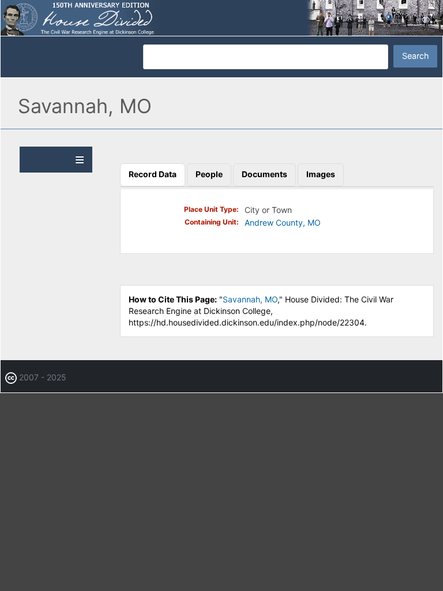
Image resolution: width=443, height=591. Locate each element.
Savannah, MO (250, 299)
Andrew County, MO (283, 222)
